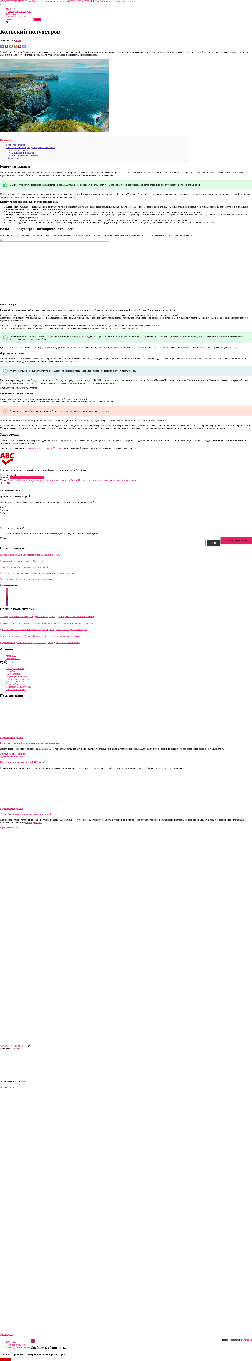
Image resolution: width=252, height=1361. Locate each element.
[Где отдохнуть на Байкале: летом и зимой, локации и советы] (26, 735)
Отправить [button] (5, 1359)
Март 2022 (11, 656)
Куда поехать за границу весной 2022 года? (21, 561)
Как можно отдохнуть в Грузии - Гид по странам (24, 636)
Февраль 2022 (13, 658)
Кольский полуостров (29, 480)
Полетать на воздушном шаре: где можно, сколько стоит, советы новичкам (37, 573)
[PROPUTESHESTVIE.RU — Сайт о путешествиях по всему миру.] (68, 1)
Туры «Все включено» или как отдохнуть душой (24, 567)
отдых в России (70, 480)
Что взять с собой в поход (68, 642)
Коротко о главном (16, 145)
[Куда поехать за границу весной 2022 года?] (13, 754)
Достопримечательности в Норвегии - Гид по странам (27, 629)
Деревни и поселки (23, 152)
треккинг (132, 480)
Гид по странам (13, 673)
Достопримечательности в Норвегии (75, 616)
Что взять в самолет (15, 689)
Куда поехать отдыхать (17, 679)
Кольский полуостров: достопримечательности (30, 147)
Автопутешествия (19, 477)
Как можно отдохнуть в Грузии (72, 629)
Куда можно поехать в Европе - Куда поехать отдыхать (27, 623)
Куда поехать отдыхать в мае (65, 636)
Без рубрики (12, 671)
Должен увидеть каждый (18, 11)
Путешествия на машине (90, 480)
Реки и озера (20, 150)
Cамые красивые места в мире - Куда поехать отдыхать (27, 616)
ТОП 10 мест (12, 14)
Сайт (2, 513)
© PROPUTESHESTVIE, (12, 1046)
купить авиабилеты (15, 681)
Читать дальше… (33, 822)
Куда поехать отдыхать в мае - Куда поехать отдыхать (26, 642)
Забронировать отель (16, 676)
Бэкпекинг (13, 480)
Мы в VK (10, 9)
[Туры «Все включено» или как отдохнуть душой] (26, 806)
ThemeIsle (247, 1340)
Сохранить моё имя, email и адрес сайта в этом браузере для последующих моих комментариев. (51, 533)
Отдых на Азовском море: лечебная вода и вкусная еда (27, 579)
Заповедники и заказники (26, 155)
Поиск (3, 538)
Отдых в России (36, 477)
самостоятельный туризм (115, 480)
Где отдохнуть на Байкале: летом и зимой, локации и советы (30, 555)
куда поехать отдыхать (51, 480)
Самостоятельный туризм (18, 687)
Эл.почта (5, 510)
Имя (3, 507)
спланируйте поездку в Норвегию (46, 448)
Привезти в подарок (16, 16)
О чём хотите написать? (12, 528)
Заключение (13, 158)
